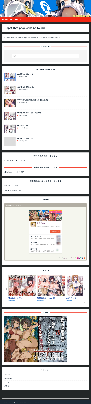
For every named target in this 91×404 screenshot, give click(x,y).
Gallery (7, 375)
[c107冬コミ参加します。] (10, 93)
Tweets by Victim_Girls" (12, 191)
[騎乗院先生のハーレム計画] (51, 286)
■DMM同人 (20, 172)
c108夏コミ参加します (25, 74)
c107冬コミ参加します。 (26, 87)
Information (8, 379)
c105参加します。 (23, 125)
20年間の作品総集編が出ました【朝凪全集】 (33, 100)
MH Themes (36, 402)
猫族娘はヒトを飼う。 (15, 298)
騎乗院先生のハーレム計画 (46, 298)
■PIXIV (18, 19)
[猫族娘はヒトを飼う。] (22, 286)
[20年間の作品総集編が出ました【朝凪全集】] (10, 106)
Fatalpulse (11, 300)
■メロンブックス (22, 160)
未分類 (6, 386)
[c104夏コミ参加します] (10, 144)
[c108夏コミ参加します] (10, 80)
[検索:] (45, 56)
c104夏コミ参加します (25, 138)
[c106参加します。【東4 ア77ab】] (10, 119)
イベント (7, 382)
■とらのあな (8, 160)
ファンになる (55, 231)
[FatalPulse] (45, 16)
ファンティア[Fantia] (69, 258)
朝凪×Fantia (41, 223)
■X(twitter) (7, 19)
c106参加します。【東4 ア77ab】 (29, 113)
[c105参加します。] (10, 132)
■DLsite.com (8, 172)
